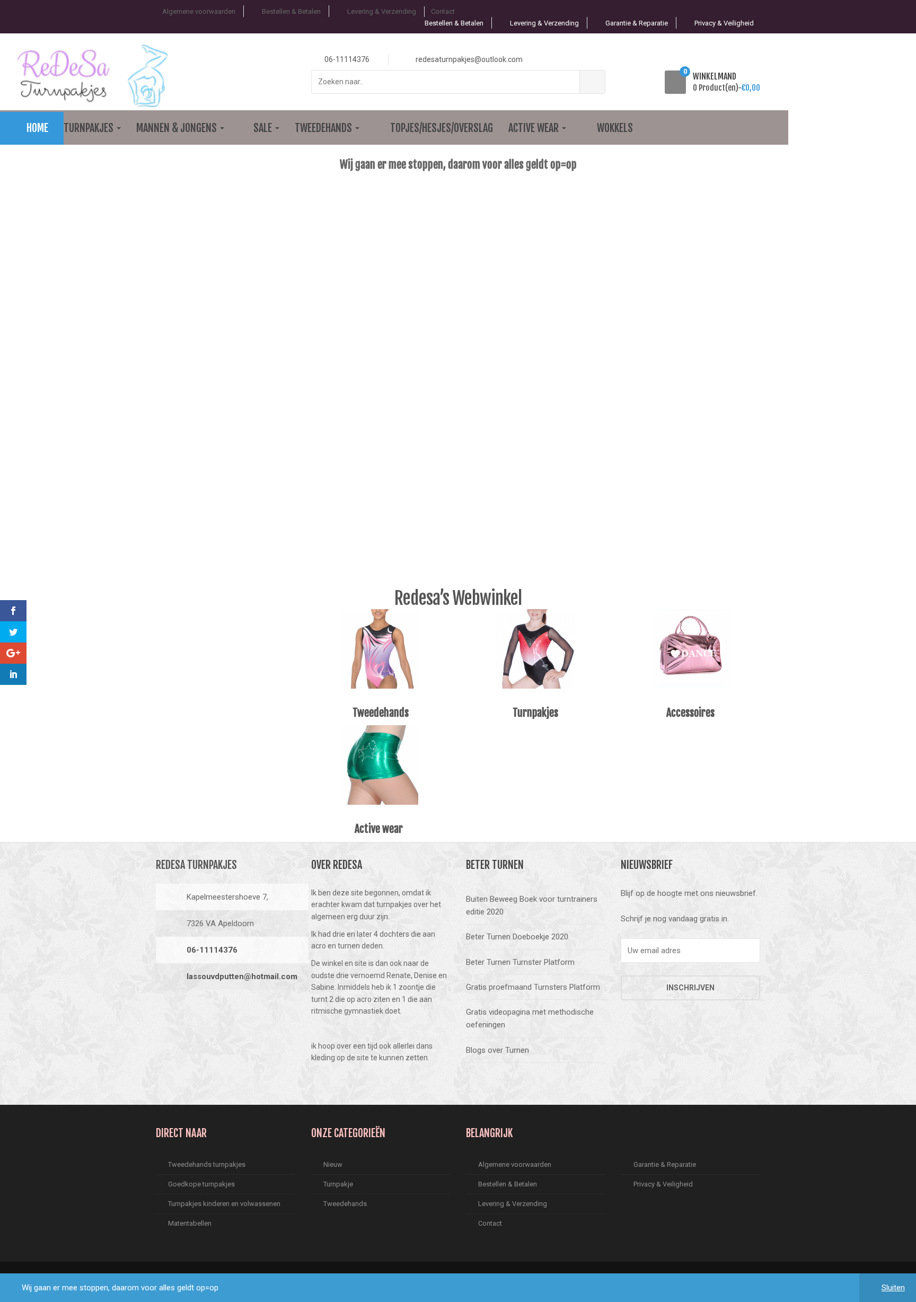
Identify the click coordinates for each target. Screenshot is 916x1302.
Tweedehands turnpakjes (206, 1164)
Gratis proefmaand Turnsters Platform (533, 987)
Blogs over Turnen (497, 1050)
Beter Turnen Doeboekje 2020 (517, 937)
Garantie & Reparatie (636, 23)
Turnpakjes (90, 128)
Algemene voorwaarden (198, 11)
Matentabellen (190, 1223)
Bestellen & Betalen (291, 11)
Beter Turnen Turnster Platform (520, 962)
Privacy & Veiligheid (724, 23)
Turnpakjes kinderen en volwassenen (224, 1204)
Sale (263, 128)
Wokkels (615, 128)
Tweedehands (324, 128)
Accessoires (690, 712)
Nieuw (332, 1164)
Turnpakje (338, 1184)
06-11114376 (212, 950)
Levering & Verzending (381, 11)
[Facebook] (166, 1012)
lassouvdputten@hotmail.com (242, 976)
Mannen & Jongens (177, 128)
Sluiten (893, 1287)
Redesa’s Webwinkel (458, 598)
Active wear (534, 128)
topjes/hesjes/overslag (441, 128)
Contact (443, 11)
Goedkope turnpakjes (201, 1184)
